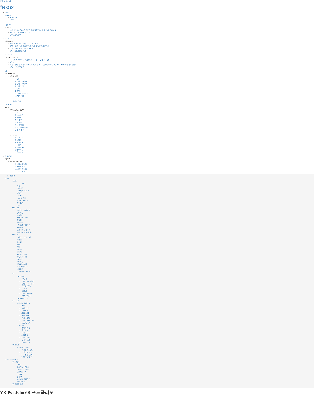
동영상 (24, 46)
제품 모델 (18, 122)
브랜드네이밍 (26, 65)
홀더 (37, 60)
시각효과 (18, 145)
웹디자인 (27, 44)
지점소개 (52, 30)
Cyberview (20, 325)
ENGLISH (13, 20)
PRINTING (9, 55)
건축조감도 (19, 152)
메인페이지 (11, 176)
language (8, 15)
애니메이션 (19, 138)
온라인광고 (14, 48)
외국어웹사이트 (16, 46)
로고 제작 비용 (62, 65)
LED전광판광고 (21, 169)
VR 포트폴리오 (15, 101)
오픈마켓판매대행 (26, 48)
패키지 (12, 62)
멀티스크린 (19, 115)
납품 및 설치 (19, 130)
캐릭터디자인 (51, 65)
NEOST (8, 25)
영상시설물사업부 (23, 303)
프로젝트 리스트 (37, 30)
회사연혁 (26, 30)
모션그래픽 (19, 142)
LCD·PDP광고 (20, 171)
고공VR (17, 89)
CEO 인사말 (14, 30)
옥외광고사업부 (23, 347)
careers (7, 12)
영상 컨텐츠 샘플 (21, 127)
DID (16, 113)
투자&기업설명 (26, 32)
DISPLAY (8, 105)
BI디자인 (42, 65)
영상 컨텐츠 (19, 125)
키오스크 (18, 117)
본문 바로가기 (5, 1)
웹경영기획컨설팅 (17, 44)
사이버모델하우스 (21, 93)
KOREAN (13, 17)
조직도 (46, 30)
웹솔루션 (34, 44)
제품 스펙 (18, 120)
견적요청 (13, 35)
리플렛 (27, 60)
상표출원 (72, 65)
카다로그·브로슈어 (17, 60)
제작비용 (31, 46)
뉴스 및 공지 (14, 32)
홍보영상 (18, 140)
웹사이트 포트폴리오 (18, 51)
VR (6, 71)
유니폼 (46, 60)
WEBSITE (9, 39)
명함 (41, 60)
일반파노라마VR (21, 84)
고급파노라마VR (21, 81)
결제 (19, 35)
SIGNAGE (9, 156)
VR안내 (17, 79)
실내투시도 (19, 150)
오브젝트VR (19, 86)
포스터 (32, 60)
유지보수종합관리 (42, 46)
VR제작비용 (19, 96)
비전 (21, 30)
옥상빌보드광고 (21, 164)
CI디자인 (34, 65)
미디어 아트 (19, 147)
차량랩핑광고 (20, 166)
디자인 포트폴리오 (17, 67)
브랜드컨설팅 (15, 65)
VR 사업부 (21, 276)
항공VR (17, 91)
